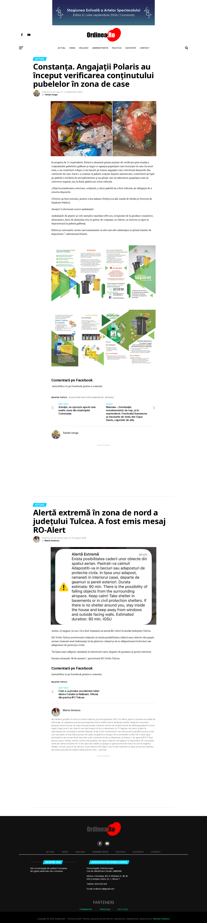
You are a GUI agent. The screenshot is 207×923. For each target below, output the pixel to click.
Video (72, 48)
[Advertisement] (103, 466)
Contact (144, 48)
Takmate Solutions (161, 918)
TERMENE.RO (85, 909)
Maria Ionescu (52, 540)
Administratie (100, 48)
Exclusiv (83, 48)
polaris (110, 397)
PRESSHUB (105, 909)
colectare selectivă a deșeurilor (87, 397)
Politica (116, 48)
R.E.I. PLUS (123, 909)
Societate (130, 48)
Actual (61, 48)
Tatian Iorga (51, 94)
